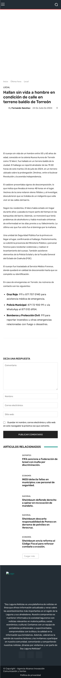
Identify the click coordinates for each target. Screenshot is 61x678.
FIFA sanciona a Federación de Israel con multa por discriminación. (40, 462)
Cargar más (29, 556)
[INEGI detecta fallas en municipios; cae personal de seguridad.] (11, 481)
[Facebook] (22, 655)
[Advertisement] (30, 43)
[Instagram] (30, 655)
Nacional (26, 496)
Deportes (26, 455)
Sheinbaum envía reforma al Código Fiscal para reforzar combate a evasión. (38, 543)
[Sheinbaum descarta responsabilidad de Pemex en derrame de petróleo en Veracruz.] (11, 522)
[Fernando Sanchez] (5, 108)
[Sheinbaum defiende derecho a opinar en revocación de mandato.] (11, 501)
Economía (26, 476)
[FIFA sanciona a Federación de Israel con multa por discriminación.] (11, 460)
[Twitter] (39, 655)
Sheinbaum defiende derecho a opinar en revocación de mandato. (39, 502)
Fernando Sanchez (21, 108)
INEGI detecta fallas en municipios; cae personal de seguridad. (38, 482)
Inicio (5, 81)
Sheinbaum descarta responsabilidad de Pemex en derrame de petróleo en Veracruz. (39, 523)
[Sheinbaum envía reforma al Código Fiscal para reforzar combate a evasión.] (11, 542)
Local (26, 81)
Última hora (16, 81)
